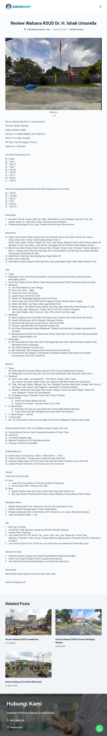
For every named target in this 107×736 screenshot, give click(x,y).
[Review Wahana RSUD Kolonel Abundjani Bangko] (78, 622)
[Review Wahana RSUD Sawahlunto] (28, 622)
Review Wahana (77, 29)
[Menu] (100, 6)
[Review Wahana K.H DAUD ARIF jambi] (28, 665)
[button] (8, 75)
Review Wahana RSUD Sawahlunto (22, 639)
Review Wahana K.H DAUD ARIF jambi (23, 682)
